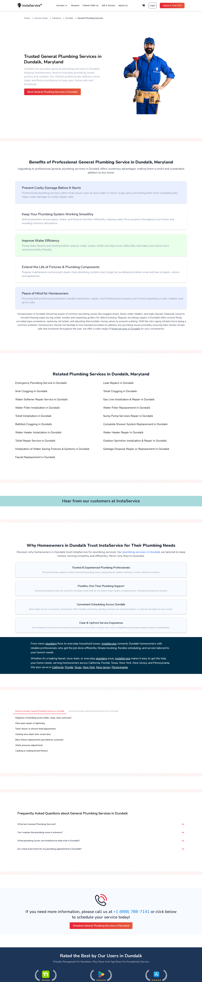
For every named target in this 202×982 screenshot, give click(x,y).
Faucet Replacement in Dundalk (35, 457)
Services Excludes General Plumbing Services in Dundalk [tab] (93, 711)
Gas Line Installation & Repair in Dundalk (129, 399)
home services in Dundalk (125, 328)
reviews (75, 5)
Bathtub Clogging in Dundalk (33, 424)
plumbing (51, 643)
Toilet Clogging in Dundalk (120, 391)
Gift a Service (108, 5)
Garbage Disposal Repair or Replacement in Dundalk (136, 449)
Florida (69, 667)
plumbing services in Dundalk (141, 552)
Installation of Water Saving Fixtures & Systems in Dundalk (52, 449)
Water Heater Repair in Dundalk (123, 432)
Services (60, 5)
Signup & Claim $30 (172, 5)
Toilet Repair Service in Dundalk (35, 441)
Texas (77, 667)
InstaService (109, 643)
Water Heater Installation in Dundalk (38, 432)
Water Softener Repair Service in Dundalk (41, 399)
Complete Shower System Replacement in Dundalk (135, 424)
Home (27, 18)
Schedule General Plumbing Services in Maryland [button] (101, 925)
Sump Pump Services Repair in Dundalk (128, 416)
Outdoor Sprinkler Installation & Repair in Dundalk (135, 441)
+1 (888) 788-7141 (131, 911)
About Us (123, 5)
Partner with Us (91, 5)
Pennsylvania (120, 667)
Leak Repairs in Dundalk (118, 383)
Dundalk (69, 18)
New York (89, 667)
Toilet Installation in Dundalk (33, 416)
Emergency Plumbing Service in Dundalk (41, 383)
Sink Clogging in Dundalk (31, 391)
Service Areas (41, 18)
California (57, 667)
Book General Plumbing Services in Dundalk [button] (52, 91)
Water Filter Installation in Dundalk (37, 408)
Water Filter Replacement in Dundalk (126, 408)
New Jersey (103, 667)
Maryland (56, 18)
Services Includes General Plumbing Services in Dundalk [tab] (39, 711)
